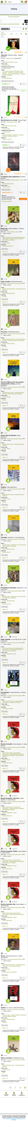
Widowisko (4, 136)
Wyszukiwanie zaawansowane (7, 24)
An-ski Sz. (6, 1014)
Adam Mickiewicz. (8, 392)
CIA (3, 71)
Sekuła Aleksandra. (16, 754)
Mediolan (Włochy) (13, 136)
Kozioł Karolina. (8, 755)
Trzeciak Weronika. (15, 393)
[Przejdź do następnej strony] (21, 35)
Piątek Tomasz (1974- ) (9, 125)
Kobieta (16, 72)
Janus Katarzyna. (9, 862)
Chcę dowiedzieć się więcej (9, 1118)
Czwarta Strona (9, 58)
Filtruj (2, 37)
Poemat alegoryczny (7, 762)
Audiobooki (9, 653)
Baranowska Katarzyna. (16, 340)
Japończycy (11, 72)
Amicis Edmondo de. (8, 964)
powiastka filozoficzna (7, 245)
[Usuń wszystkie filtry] (23, 29)
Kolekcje (17, 24)
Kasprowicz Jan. (18, 544)
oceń (26, 52)
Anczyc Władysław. (8, 1065)
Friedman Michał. (18, 1014)
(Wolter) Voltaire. (7, 237)
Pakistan (23, 73)
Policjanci (15, 134)
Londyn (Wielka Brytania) (14, 73)
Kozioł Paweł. (15, 702)
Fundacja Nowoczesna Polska (14, 283)
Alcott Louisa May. (8, 648)
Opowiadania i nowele (7, 708)
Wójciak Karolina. (8, 183)
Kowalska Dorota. (9, 597)
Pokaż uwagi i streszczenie (7, 81)
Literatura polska (6, 68)
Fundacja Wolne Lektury (13, 231)
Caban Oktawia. (8, 239)
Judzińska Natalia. (9, 1016)
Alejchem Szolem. (8, 701)
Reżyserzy (21, 134)
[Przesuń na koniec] (26, 35)
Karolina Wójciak (15, 179)
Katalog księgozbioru (14, 16)
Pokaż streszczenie (6, 189)
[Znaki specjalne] (26, 24)
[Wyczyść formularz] (23, 24)
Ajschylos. (6, 544)
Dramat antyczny (6, 552)
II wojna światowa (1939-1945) (12, 71)
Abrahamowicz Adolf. (8, 288)
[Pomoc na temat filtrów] (26, 29)
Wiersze (4, 399)
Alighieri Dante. (7, 752)
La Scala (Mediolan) (7, 134)
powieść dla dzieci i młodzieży (9, 972)
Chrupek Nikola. (15, 649)
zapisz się (23, 199)
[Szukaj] (26, 21)
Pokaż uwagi (4, 248)
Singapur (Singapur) (7, 75)
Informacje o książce (7, 201)
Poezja (8, 396)
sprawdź (23, 90)
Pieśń (3, 1072)
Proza (8, 65)
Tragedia (4, 1022)
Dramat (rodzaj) (11, 293)
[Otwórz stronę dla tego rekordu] (14, 45)
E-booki (4, 65)
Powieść (4, 139)
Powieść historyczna (7, 78)
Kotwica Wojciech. (16, 238)
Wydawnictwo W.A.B (12, 122)
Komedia (4, 296)
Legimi (21, 179)
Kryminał (9, 139)
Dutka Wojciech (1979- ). (9, 62)
